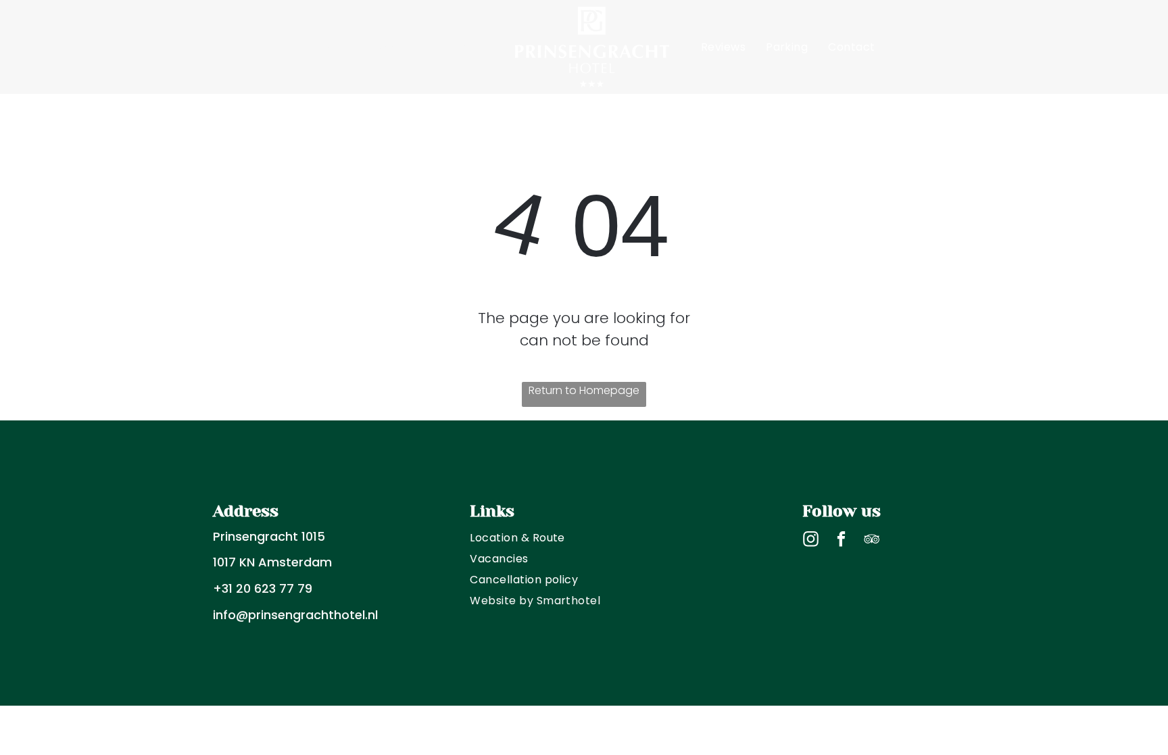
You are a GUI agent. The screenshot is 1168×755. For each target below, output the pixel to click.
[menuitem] (339, 47)
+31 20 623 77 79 (262, 588)
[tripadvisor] (871, 540)
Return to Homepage (584, 390)
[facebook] (841, 540)
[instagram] (811, 540)
